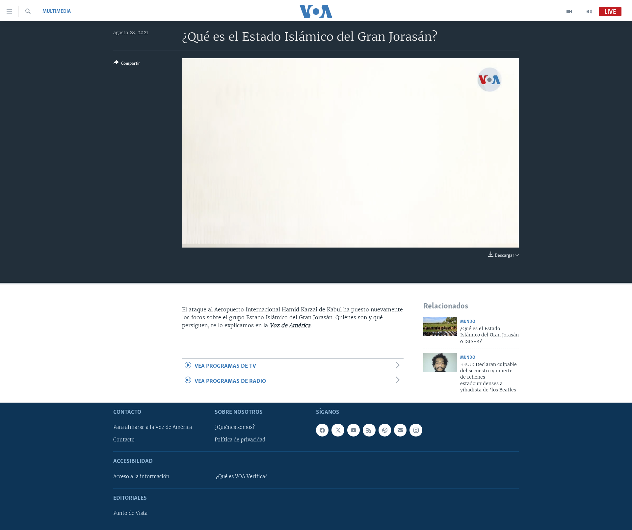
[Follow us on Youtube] (353, 430)
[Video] (569, 11)
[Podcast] (385, 430)
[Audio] (589, 11)
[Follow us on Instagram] (415, 430)
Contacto (124, 440)
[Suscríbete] (400, 430)
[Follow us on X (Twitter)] (337, 430)
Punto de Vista (130, 513)
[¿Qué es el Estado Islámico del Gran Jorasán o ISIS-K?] (440, 326)
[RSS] (369, 430)
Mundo (467, 322)
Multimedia (56, 11)
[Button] (127, 64)
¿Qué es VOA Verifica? (241, 477)
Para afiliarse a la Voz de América (152, 427)
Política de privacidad (240, 440)
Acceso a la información (141, 477)
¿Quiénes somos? (235, 427)
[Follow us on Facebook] (322, 430)
